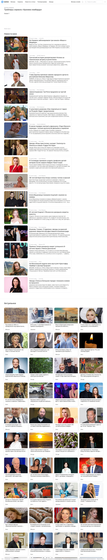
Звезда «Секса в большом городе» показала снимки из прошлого (49, 282)
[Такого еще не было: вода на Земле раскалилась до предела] (41, 444)
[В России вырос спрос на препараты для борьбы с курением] (66, 344)
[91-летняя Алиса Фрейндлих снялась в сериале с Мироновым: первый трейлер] (16, 394)
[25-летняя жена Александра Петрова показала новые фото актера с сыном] (41, 469)
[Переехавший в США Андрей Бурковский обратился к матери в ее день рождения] (16, 369)
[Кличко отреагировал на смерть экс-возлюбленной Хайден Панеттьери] (91, 469)
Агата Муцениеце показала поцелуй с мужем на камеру (48, 196)
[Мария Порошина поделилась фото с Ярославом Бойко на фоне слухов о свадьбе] (66, 394)
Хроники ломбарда (9, 7)
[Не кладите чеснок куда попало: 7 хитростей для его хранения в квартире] (66, 444)
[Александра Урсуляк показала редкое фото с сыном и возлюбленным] (66, 544)
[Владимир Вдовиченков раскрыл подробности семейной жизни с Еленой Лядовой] (91, 394)
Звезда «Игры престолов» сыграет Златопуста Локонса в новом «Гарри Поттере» (47, 144)
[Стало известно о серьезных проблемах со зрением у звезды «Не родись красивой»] (66, 519)
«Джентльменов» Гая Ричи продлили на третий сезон (47, 93)
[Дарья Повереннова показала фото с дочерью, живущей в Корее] (66, 469)
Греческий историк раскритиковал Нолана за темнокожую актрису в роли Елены (46, 59)
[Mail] (2, 2)
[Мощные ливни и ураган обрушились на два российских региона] (41, 394)
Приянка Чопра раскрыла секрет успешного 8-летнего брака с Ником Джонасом (47, 247)
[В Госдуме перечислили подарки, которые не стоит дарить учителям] (41, 494)
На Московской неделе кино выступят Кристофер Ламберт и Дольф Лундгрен (48, 265)
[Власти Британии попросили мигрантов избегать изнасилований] (66, 319)
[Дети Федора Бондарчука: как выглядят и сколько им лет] (41, 344)
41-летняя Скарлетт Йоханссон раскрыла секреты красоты (48, 213)
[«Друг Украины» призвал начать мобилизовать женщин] (16, 544)
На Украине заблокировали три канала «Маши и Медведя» (47, 41)
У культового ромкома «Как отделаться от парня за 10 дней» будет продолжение (48, 110)
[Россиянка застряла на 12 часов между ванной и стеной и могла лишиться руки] (66, 494)
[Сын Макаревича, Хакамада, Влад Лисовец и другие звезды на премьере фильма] (91, 444)
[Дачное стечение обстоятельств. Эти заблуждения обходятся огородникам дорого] (91, 369)
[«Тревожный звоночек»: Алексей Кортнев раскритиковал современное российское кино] (91, 544)
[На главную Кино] (6, 2)
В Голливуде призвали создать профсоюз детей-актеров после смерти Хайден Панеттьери (48, 162)
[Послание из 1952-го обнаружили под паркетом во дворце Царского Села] (16, 319)
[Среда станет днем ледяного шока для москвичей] (41, 369)
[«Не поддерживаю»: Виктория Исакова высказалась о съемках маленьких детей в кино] (41, 544)
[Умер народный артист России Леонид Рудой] (91, 344)
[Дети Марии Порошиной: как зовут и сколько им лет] (16, 344)
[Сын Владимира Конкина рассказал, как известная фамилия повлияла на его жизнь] (16, 469)
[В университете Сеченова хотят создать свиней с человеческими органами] (41, 519)
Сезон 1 (6, 13)
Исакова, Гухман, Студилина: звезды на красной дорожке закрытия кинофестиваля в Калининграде (49, 230)
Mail (2, 558)
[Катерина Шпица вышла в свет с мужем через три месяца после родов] (16, 444)
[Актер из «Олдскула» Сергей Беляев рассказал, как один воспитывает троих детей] (16, 494)
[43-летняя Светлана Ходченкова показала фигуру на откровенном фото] (91, 519)
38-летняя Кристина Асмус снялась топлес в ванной (49, 178)
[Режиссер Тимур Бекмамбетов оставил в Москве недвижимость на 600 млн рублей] (41, 419)
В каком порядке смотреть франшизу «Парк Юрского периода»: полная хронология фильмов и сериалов (49, 127)
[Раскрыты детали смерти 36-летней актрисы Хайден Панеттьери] (66, 419)
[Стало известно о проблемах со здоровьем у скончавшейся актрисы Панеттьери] (91, 319)
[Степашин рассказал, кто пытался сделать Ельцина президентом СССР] (16, 419)
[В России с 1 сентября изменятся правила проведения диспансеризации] (41, 319)
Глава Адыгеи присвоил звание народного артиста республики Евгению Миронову (48, 76)
